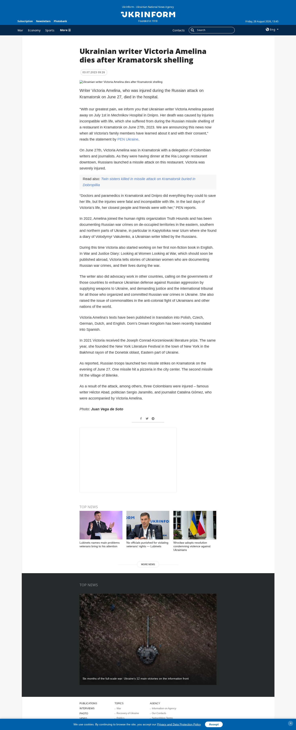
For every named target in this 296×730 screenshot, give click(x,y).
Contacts (179, 30)
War (20, 30)
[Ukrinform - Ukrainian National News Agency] (148, 14)
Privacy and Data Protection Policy (179, 724)
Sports (49, 30)
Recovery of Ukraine (128, 713)
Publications (88, 703)
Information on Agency (164, 708)
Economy (34, 30)
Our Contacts (159, 713)
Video (83, 718)
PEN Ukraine (127, 139)
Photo (84, 713)
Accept (214, 724)
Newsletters (43, 21)
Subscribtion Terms (162, 718)
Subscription (25, 21)
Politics (120, 718)
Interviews (87, 708)
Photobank (60, 21)
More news (148, 564)
